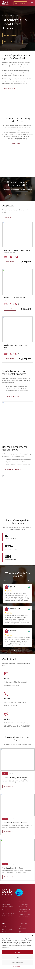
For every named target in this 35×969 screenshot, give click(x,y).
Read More (7, 786)
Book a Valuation (20, 3)
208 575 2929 (13, 705)
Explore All (7, 217)
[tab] (14, 650)
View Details (10, 261)
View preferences (17, 962)
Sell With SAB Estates (11, 469)
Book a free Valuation (16, 195)
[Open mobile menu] (32, 3)
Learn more (16, 144)
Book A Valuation (10, 35)
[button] (32, 935)
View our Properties (11, 42)
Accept (17, 952)
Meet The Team (9, 88)
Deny (17, 957)
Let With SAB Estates (11, 396)
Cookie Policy (16, 966)
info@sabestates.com (11, 685)
